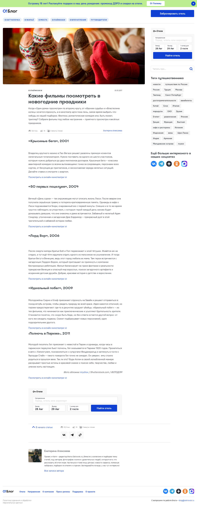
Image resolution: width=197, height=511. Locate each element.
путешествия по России (176, 84)
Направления (34, 491)
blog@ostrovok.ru (186, 500)
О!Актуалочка (12, 20)
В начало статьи (43, 427)
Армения (168, 138)
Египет (156, 116)
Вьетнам (181, 122)
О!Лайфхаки (58, 20)
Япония (184, 116)
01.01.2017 (118, 90)
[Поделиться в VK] (64, 434)
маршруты (158, 111)
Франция (168, 122)
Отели (22, 491)
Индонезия (158, 133)
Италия (176, 106)
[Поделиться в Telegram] (72, 434)
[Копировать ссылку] (80, 434)
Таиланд (157, 95)
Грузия (179, 111)
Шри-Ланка (183, 133)
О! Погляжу (155, 3)
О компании (48, 491)
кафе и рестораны (161, 127)
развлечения (170, 116)
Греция (156, 122)
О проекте (90, 491)
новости (157, 84)
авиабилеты (186, 100)
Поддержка (77, 491)
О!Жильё (29, 20)
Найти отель (104, 408)
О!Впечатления (78, 20)
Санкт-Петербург (173, 95)
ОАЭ (169, 111)
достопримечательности (164, 100)
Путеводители (99, 20)
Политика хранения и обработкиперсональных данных (17, 501)
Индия (156, 138)
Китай (155, 106)
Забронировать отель (172, 13)
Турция (167, 89)
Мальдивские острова (163, 143)
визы (170, 133)
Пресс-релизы (63, 491)
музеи (181, 143)
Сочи (165, 106)
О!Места (43, 20)
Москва (178, 89)
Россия (156, 89)
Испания (179, 127)
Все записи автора (54, 470)
